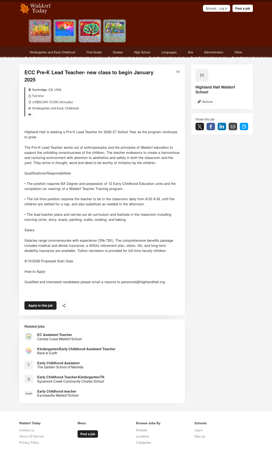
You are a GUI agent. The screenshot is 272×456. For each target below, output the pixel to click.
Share (211, 126)
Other (238, 52)
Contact (114, 31)
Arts (190, 52)
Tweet (200, 126)
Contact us (26, 430)
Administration (213, 52)
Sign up (199, 436)
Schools (141, 430)
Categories (143, 442)
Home (40, 31)
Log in (198, 430)
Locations (142, 436)
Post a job (242, 8)
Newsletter (89, 31)
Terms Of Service (31, 436)
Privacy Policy (29, 442)
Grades (118, 52)
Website (207, 102)
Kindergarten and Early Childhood (52, 52)
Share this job (64, 306)
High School (142, 52)
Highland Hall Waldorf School (215, 89)
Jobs (64, 31)
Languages (169, 52)
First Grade (94, 52)
